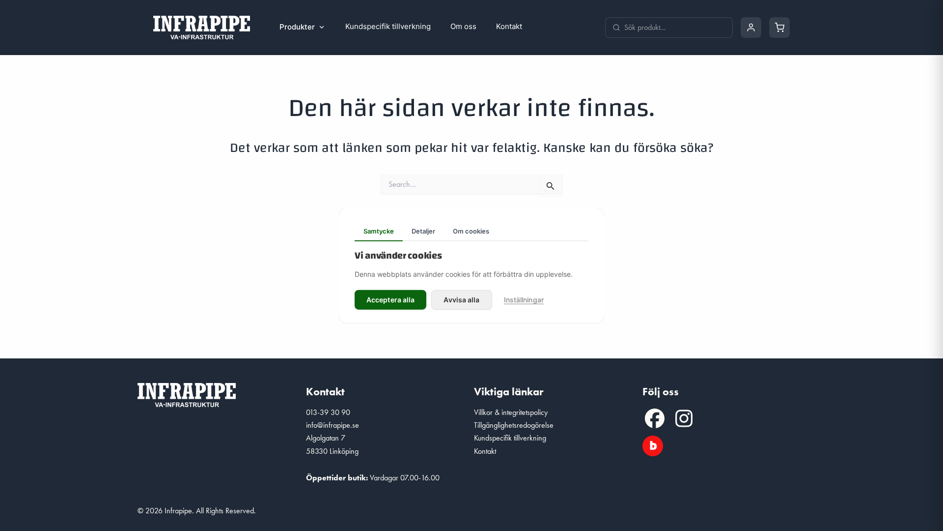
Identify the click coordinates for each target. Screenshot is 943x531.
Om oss (463, 26)
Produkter (297, 26)
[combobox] (674, 27)
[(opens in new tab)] (652, 444)
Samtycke (378, 231)
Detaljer (423, 231)
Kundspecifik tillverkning (388, 26)
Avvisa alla (461, 299)
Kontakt (509, 26)
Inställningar (524, 299)
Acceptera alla (390, 299)
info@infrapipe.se (332, 425)
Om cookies (471, 231)
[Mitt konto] (751, 27)
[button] (654, 418)
